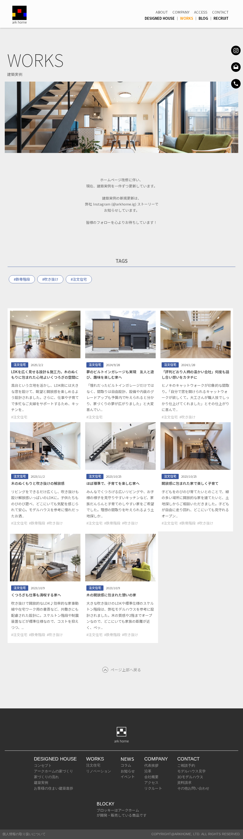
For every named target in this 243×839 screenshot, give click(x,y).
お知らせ (128, 771)
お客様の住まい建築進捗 (53, 788)
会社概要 (151, 777)
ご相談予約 (186, 765)
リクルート (153, 788)
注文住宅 (93, 765)
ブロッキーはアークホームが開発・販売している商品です (121, 813)
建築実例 (41, 782)
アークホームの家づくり (53, 771)
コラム (126, 765)
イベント (128, 776)
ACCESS (200, 12)
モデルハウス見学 (191, 771)
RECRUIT (221, 18)
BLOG (203, 18)
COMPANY (181, 12)
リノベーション (98, 771)
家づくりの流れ (46, 777)
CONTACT (220, 12)
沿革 (147, 771)
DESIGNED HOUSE (160, 18)
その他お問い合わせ (193, 788)
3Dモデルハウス (190, 776)
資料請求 (184, 782)
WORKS (186, 18)
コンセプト (43, 765)
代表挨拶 (151, 765)
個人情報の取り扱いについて (24, 834)
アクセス (151, 782)
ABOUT (162, 12)
